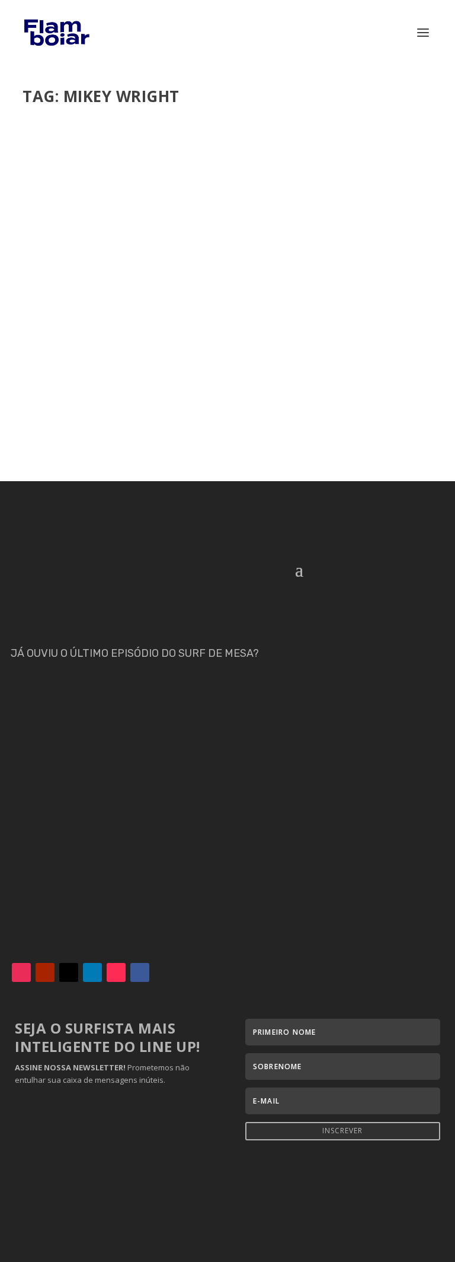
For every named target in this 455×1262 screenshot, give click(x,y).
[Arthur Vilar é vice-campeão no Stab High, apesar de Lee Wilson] (217, 230)
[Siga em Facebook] (139, 972)
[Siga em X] (68, 972)
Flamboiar (66, 383)
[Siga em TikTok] (116, 972)
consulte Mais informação (99, 430)
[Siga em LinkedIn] (92, 972)
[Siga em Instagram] (21, 972)
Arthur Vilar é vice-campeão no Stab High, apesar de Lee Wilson (208, 365)
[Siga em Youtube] (45, 972)
